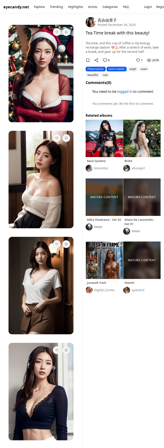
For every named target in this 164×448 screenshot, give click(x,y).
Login (148, 7)
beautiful (93, 75)
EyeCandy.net (16, 6)
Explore (39, 7)
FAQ (126, 7)
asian (144, 69)
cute (105, 75)
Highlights (75, 7)
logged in (124, 91)
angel (132, 69)
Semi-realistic (116, 69)
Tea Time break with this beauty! (117, 33)
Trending (56, 7)
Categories (110, 7)
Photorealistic (96, 69)
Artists (92, 7)
